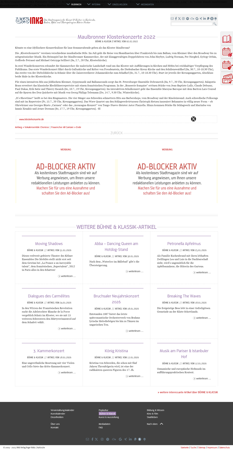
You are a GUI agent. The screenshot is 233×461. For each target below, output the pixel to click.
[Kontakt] (172, 18)
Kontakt (54, 427)
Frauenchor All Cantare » (63, 127)
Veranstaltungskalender (62, 410)
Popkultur (103, 410)
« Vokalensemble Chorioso (36, 127)
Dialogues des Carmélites (49, 295)
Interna (96, 4)
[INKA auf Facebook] (176, 18)
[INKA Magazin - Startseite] (52, 5)
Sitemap (201, 447)
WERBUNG (66, 149)
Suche (193, 447)
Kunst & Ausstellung (109, 417)
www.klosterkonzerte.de (31, 119)
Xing (212, 118)
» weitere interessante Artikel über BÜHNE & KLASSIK (188, 392)
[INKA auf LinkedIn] (205, 18)
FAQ (101, 427)
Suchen (215, 24)
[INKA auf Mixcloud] (192, 18)
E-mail (174, 118)
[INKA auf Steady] (212, 18)
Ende (78, 127)
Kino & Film (152, 413)
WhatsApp (180, 118)
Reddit (199, 118)
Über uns (55, 423)
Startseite (185, 447)
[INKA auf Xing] (201, 18)
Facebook (187, 118)
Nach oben (152, 423)
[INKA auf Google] (197, 18)
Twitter (193, 118)
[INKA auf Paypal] (208, 18)
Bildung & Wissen (155, 410)
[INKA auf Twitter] (179, 18)
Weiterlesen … (68, 275)
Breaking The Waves (184, 295)
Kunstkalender (58, 413)
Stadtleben (152, 417)
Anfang (18, 127)
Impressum (212, 447)
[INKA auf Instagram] (183, 18)
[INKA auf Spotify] (188, 18)
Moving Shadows (49, 243)
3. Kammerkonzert (48, 350)
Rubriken (76, 4)
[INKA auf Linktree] (215, 18)
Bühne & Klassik (35, 250)
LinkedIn (206, 118)
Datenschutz (224, 447)
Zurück (116, 133)
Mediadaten (104, 423)
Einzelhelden (57, 417)
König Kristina (116, 350)
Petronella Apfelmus (184, 243)
